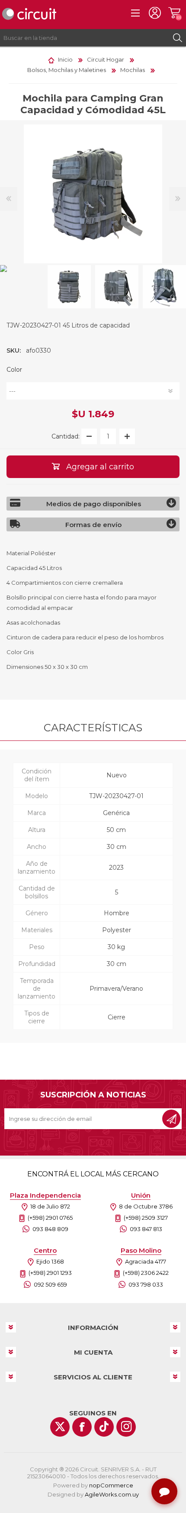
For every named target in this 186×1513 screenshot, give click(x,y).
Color (14, 369)
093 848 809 (50, 1228)
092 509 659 (50, 1284)
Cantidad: (65, 436)
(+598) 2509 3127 (146, 1217)
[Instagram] (126, 1427)
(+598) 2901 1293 (50, 1272)
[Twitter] (60, 1427)
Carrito (174, 13)
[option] (69, 286)
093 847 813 (146, 1228)
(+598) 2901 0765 (50, 1217)
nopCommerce (111, 1485)
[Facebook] (82, 1427)
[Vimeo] (104, 1427)
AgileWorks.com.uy (112, 1494)
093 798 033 (145, 1284)
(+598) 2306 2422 (146, 1272)
